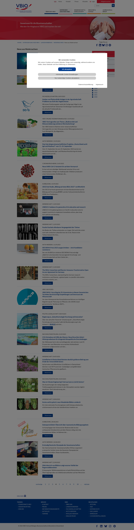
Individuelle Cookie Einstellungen (67, 74)
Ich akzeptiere (67, 69)
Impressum (99, 84)
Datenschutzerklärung (85, 84)
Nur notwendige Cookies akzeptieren (67, 78)
